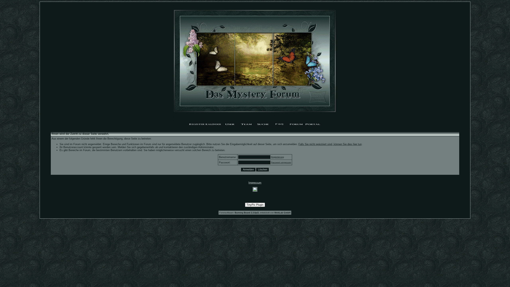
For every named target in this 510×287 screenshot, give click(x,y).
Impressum (254, 182)
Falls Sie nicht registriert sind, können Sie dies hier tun (330, 144)
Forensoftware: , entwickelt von (254, 212)
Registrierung (277, 157)
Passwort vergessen (281, 162)
